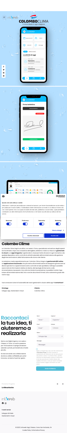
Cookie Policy (26, 430)
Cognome (53, 316)
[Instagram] (6, 404)
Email (38, 324)
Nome (38, 316)
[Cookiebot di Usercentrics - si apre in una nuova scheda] (57, 196)
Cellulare (53, 324)
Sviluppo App (6, 291)
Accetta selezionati (33, 235)
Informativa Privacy (41, 352)
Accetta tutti (54, 235)
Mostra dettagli (57, 230)
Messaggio (39, 340)
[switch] (25, 224)
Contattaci (58, 283)
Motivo (38, 332)
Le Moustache (8, 387)
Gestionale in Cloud (17, 291)
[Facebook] (3, 404)
